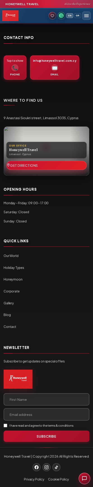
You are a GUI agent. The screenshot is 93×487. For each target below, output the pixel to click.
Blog (7, 315)
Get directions (24, 165)
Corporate (12, 291)
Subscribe (46, 436)
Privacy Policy (34, 479)
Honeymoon (13, 279)
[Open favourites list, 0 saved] (52, 16)
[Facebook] (37, 467)
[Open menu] (86, 15)
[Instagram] (46, 467)
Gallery (9, 303)
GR (77, 15)
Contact (10, 327)
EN (69, 15)
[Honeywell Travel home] (18, 379)
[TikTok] (56, 467)
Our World (11, 256)
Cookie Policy (58, 479)
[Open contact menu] (84, 478)
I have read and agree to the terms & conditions (41, 425)
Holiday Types (14, 267)
